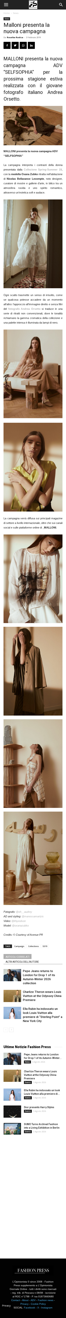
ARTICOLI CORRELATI (17, 956)
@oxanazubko (20, 925)
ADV (33, 1300)
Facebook (29, 1307)
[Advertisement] (30, 1193)
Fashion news (45, 1300)
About (25, 1300)
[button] (61, 5)
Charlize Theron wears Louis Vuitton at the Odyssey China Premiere (42, 996)
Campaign (19, 946)
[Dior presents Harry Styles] (12, 1111)
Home (7, 13)
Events (28, 1082)
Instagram (46, 1307)
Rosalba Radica (15, 37)
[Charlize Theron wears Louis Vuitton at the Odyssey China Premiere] (12, 996)
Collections (33, 946)
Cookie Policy (38, 1303)
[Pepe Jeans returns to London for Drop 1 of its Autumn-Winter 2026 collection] (12, 975)
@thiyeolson (18, 920)
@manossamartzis (33, 916)
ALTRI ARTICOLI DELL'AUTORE (22, 961)
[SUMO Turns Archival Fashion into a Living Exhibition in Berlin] (12, 1128)
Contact (15, 1300)
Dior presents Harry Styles (39, 1107)
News (15, 13)
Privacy (24, 1303)
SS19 (45, 946)
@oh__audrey (24, 911)
